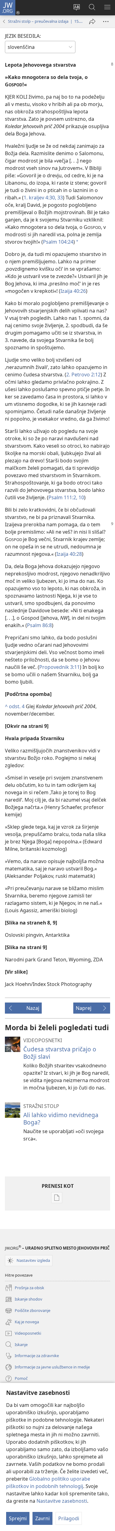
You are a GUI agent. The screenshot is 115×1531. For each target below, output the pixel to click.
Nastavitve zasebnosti (61, 1501)
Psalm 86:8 (39, 625)
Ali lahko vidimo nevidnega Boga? (60, 1118)
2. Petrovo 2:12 (83, 374)
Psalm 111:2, (62, 497)
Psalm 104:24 (58, 241)
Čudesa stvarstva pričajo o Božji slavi (59, 1053)
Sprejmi (18, 1518)
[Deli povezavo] (92, 21)
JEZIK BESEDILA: (23, 36)
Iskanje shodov (23, 1299)
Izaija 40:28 (69, 554)
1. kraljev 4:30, (40, 197)
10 (80, 497)
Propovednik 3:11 (59, 667)
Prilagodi (68, 1518)
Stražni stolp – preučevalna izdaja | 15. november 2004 (45, 21)
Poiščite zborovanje (27, 1311)
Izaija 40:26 (73, 291)
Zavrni (42, 1518)
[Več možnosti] (105, 21)
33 (59, 197)
